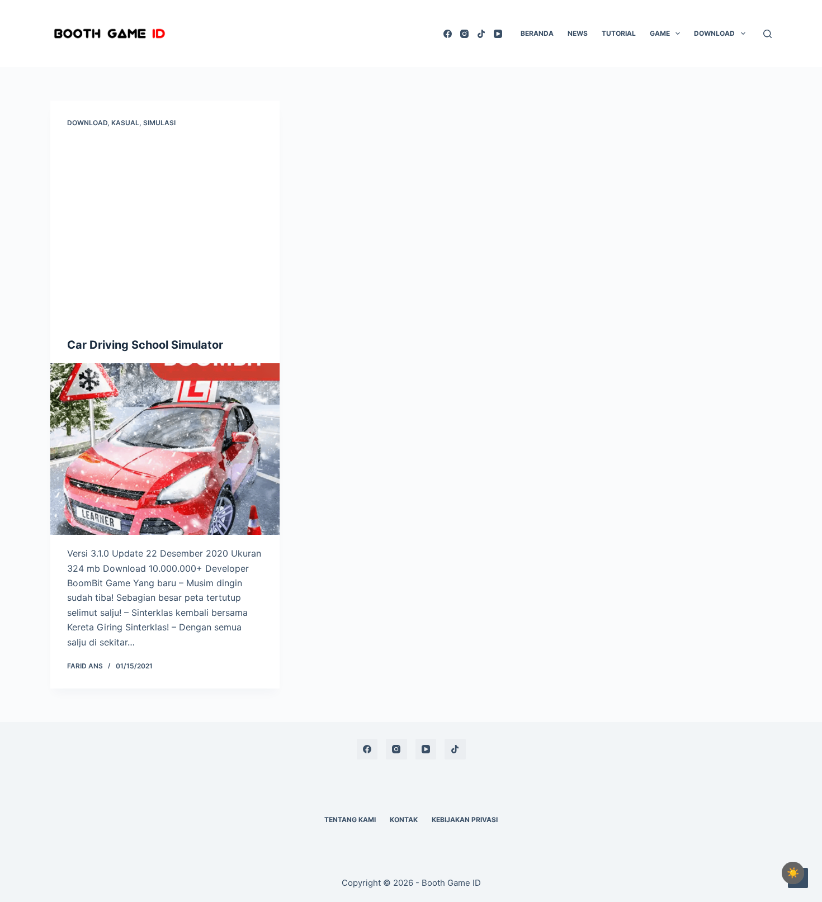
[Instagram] (464, 34)
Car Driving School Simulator (145, 345)
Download (714, 33)
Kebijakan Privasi (465, 819)
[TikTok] (481, 34)
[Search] (767, 34)
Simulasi (159, 122)
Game (660, 33)
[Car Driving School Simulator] (165, 449)
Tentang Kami (350, 819)
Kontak (404, 819)
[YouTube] (498, 34)
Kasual (125, 122)
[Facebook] (447, 34)
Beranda (537, 33)
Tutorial (619, 33)
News (578, 33)
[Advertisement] (165, 234)
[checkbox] (793, 873)
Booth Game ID (451, 882)
